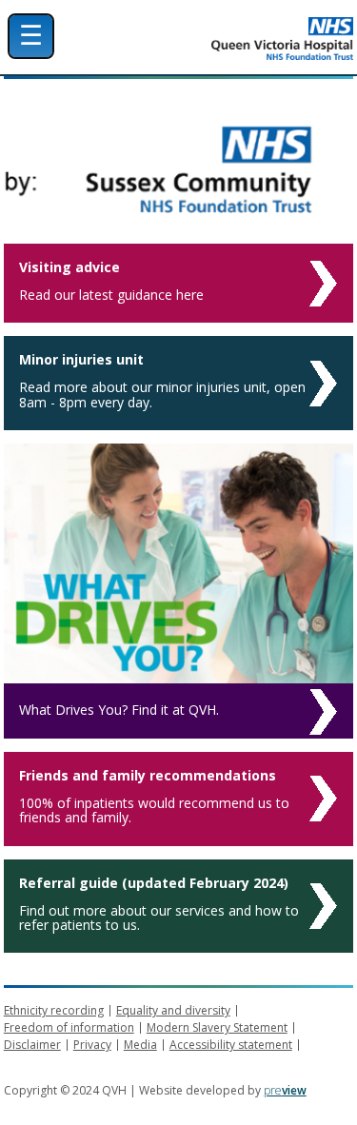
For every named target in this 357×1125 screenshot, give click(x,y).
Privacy (92, 1044)
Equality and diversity (173, 1010)
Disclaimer (32, 1044)
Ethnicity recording (54, 1010)
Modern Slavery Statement (217, 1027)
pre (285, 1090)
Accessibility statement (230, 1044)
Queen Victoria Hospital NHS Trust (229, 38)
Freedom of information (69, 1027)
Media (140, 1044)
